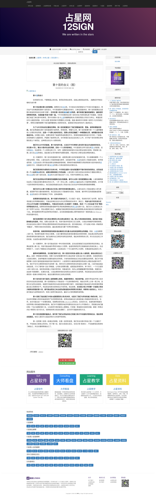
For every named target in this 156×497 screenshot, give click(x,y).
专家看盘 (118, 68)
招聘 (89, 486)
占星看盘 (125, 6)
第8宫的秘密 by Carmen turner (118, 173)
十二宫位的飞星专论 (115, 100)
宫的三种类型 (113, 127)
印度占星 (56, 6)
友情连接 (30, 419)
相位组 (86, 433)
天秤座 (62, 440)
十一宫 (85, 451)
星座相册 (63, 415)
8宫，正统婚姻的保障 (116, 175)
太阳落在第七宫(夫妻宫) (116, 169)
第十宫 (79, 451)
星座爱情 (109, 6)
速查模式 (56, 415)
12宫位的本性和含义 (115, 143)
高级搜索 (87, 49)
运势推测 (38, 6)
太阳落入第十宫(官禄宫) (116, 167)
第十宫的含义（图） (115, 135)
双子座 (40, 440)
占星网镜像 (113, 482)
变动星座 (43, 444)
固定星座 (97, 440)
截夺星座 (110, 440)
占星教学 (79, 6)
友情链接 (90, 484)
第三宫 (40, 451)
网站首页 (30, 415)
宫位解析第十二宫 (115, 178)
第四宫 (46, 451)
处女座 (57, 440)
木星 (51, 426)
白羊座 (29, 440)
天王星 (60, 426)
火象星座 (117, 440)
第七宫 (62, 451)
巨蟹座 (46, 440)
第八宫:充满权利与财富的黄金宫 (119, 182)
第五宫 (51, 451)
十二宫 (90, 451)
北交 (86, 465)
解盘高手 (123, 415)
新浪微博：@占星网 (101, 49)
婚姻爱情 (96, 415)
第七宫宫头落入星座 (115, 160)
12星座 (102, 6)
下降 (81, 465)
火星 (47, 426)
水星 (38, 426)
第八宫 (68, 451)
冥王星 (72, 426)
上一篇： (67, 360)
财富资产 (90, 415)
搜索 (95, 52)
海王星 (66, 426)
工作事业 (103, 415)
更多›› (77, 426)
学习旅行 (110, 415)
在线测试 (70, 415)
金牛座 (34, 440)
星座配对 (95, 6)
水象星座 (123, 440)
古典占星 (71, 6)
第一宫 (29, 451)
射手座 (74, 440)
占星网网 (39, 481)
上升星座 (50, 444)
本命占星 (30, 6)
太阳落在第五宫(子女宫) (116, 171)
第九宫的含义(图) (69, 363)
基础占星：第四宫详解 (116, 158)
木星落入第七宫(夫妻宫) (116, 176)
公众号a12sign (76, 49)
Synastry (108, 202)
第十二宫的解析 (114, 162)
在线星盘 (83, 415)
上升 (77, 433)
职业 (107, 204)
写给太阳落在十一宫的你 (116, 180)
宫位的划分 (113, 118)
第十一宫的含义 (69, 360)
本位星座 (103, 440)
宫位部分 (54, 57)
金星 (42, 426)
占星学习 (118, 90)
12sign (82, 493)
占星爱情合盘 (47, 6)
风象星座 (36, 444)
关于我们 (90, 480)
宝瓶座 (85, 440)
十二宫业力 (113, 164)
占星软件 (64, 6)
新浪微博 (101, 480)
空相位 (92, 433)
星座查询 (87, 6)
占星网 (29, 2)
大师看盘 (64, 388)
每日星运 (76, 415)
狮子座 (51, 440)
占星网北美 (91, 482)
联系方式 (43, 415)
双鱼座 (90, 440)
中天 (81, 433)
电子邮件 (101, 482)
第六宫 (57, 451)
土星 (56, 426)
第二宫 (34, 451)
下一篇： (67, 363)
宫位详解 (117, 61)
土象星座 (30, 444)
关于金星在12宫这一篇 (116, 165)
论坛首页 (36, 415)
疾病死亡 (116, 415)
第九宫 (74, 451)
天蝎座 (68, 440)
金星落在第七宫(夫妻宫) (116, 156)
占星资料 (117, 388)
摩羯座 (79, 440)
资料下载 (117, 6)
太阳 (29, 426)
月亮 (33, 426)
